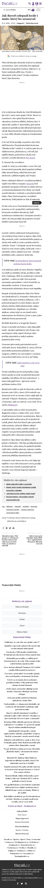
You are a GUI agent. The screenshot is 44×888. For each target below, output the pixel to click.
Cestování (36, 840)
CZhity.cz (31, 851)
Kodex (14, 880)
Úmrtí (22, 625)
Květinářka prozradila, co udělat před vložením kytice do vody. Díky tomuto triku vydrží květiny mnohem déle (22, 661)
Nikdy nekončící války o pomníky (19, 484)
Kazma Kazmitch (22, 822)
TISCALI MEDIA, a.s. (19, 878)
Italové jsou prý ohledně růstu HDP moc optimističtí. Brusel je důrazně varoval (34, 540)
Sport (22, 840)
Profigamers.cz (21, 842)
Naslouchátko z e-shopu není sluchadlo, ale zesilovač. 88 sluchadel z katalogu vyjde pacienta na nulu (22, 707)
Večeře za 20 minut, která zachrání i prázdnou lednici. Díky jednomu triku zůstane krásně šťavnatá (22, 682)
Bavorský (30, 183)
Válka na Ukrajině (22, 607)
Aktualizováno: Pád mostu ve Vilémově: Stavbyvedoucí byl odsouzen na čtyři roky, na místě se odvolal (10, 541)
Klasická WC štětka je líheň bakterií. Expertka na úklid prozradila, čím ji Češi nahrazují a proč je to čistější (22, 760)
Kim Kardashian (22, 827)
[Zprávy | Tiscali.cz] (9, 3)
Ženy (29, 840)
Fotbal (22, 619)
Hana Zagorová (22, 819)
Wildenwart (12, 405)
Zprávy (16, 840)
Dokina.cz (21, 851)
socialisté (26, 507)
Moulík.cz (31, 848)
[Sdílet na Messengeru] (6, 528)
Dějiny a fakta (22, 632)
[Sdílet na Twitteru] (10, 528)
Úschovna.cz (12, 848)
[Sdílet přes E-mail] (13, 528)
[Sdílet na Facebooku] (3, 528)
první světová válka (13, 513)
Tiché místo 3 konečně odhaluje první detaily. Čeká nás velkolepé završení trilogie (22, 691)
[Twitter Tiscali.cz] (21, 883)
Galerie (36, 203)
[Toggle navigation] (40, 3)
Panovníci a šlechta (13, 510)
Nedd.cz (22, 848)
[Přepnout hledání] (29, 3)
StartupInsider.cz (22, 856)
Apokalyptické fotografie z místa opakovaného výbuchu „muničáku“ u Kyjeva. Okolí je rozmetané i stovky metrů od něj (22, 733)
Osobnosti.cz (14, 845)
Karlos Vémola (22, 830)
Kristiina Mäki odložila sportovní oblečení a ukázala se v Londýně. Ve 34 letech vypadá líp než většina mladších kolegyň (22, 725)
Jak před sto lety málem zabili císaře (20, 493)
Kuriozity (22, 613)
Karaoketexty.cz (27, 845)
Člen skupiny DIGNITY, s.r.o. (33, 878)
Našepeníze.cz (16, 854)
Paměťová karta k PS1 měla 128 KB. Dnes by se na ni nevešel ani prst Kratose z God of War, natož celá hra (22, 769)
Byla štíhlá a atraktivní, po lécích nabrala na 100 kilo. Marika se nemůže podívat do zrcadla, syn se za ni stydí (22, 799)
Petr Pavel (22, 815)
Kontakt (4, 880)
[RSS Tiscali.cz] (26, 883)
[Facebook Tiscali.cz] (17, 883)
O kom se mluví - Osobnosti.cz (22, 806)
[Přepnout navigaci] (33, 3)
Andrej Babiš (22, 811)
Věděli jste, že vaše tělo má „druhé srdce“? (22, 642)
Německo (10, 507)
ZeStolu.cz (34, 842)
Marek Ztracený (22, 834)
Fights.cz (12, 851)
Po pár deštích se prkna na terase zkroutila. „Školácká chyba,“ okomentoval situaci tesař (22, 751)
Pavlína (13, 10)
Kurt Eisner (30, 157)
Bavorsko (34, 507)
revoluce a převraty (27, 510)
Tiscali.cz (8, 840)
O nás (10, 880)
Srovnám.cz (28, 854)
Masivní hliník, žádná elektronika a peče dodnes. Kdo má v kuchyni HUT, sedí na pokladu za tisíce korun (22, 778)
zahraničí (18, 507)
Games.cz (10, 842)
